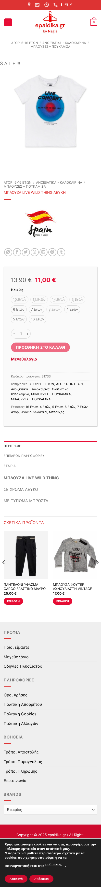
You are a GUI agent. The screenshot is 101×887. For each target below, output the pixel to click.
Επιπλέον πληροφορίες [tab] (24, 456)
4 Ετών (45, 407)
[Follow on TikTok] (70, 5)
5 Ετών (57, 407)
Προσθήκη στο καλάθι (40, 347)
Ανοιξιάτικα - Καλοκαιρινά (64, 43)
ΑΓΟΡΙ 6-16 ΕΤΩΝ (24, 43)
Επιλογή (13, 601)
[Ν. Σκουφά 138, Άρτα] (30, 5)
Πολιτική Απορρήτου (23, 704)
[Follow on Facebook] (61, 5)
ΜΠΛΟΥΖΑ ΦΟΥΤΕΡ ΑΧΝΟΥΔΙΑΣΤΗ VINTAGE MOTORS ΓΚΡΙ (72, 589)
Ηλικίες (17, 290)
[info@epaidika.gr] (38, 5)
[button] (8, 22)
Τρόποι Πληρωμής (20, 771)
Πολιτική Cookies (20, 713)
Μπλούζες (56, 412)
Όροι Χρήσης (15, 694)
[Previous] (4, 572)
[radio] (19, 299)
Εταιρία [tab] (10, 466)
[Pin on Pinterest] (52, 252)
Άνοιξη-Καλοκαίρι (34, 412)
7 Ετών (82, 407)
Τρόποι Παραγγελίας (23, 761)
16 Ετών (32, 407)
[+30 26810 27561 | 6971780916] (56, 5)
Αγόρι (15, 412)
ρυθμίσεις (53, 864)
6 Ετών (70, 407)
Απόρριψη (41, 879)
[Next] (97, 572)
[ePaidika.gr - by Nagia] (50, 22)
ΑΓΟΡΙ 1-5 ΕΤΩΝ (41, 384)
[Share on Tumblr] (61, 252)
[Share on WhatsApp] (8, 252)
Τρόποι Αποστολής (21, 752)
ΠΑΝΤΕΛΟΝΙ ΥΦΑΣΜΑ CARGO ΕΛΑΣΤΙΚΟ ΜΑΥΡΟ (25, 587)
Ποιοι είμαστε (16, 647)
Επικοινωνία (15, 780)
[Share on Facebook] (17, 252)
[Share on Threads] (35, 252)
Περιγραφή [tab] (12, 446)
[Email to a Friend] (43, 252)
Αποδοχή (16, 879)
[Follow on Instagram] (66, 5)
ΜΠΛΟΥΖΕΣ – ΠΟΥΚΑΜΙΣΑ (50, 46)
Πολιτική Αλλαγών (21, 723)
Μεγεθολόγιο (24, 359)
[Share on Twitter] (26, 252)
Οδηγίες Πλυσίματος (23, 666)
